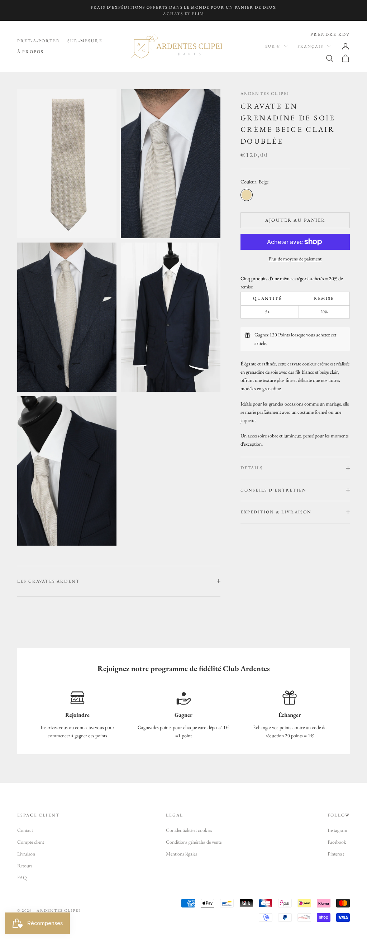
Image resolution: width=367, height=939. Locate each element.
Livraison (26, 854)
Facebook (337, 842)
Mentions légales (181, 854)
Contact (25, 830)
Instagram (337, 830)
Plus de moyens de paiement (294, 258)
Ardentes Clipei (264, 93)
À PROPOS (30, 51)
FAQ (22, 877)
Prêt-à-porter (38, 41)
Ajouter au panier (295, 220)
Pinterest (336, 854)
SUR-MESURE (85, 41)
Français (310, 46)
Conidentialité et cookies (189, 830)
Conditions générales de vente (193, 842)
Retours (25, 865)
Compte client (30, 842)
